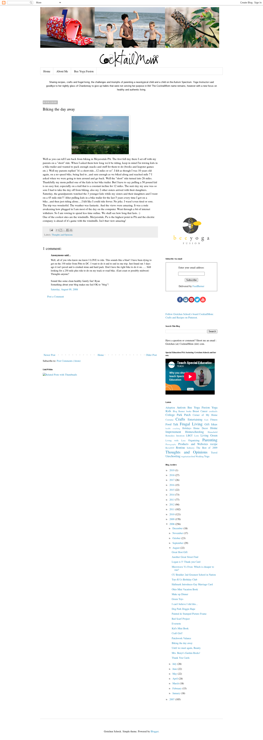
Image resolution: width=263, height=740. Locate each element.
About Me (62, 71)
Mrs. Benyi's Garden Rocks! (186, 653)
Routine (180, 447)
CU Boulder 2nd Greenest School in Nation (194, 574)
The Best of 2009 (206, 447)
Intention (180, 435)
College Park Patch (178, 415)
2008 (172, 524)
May (175, 673)
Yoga (206, 456)
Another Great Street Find (185, 557)
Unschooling (172, 456)
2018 (172, 475)
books (188, 411)
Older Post (151, 355)
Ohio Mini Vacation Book (185, 589)
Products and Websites (193, 444)
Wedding (200, 456)
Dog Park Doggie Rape (183, 609)
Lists (196, 435)
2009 (172, 519)
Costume (169, 419)
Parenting (209, 439)
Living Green (209, 435)
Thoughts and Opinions (62, 234)
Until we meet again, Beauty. (186, 648)
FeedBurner (198, 286)
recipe (213, 444)
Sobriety (190, 447)
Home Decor (200, 428)
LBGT (189, 435)
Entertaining (195, 419)
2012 (172, 504)
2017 (172, 480)
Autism (181, 407)
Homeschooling (194, 432)
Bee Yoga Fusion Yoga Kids (191, 409)
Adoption (170, 407)
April (175, 678)
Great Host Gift (179, 552)
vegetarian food (188, 456)
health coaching (172, 428)
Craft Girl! (177, 633)
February (177, 688)
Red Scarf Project (181, 618)
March (176, 683)
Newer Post (49, 355)
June (175, 669)
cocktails (213, 411)
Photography (170, 444)
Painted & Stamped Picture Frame (189, 613)
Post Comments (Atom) (69, 360)
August (176, 547)
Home (46, 71)
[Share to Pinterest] (71, 230)
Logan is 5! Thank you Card (186, 561)
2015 (172, 489)
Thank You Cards (180, 657)
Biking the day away (182, 643)
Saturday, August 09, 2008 (64, 289)
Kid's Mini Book (180, 628)
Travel (214, 452)
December (177, 528)
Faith (206, 419)
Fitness (213, 419)
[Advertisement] (100, 325)
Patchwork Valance (181, 638)
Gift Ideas (210, 424)
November (178, 533)
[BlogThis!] (61, 230)
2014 (172, 494)
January (176, 693)
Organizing (193, 440)
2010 (172, 514)
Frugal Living (191, 423)
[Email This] (57, 230)
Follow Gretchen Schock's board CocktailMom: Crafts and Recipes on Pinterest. (189, 315)
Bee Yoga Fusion (84, 71)
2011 (172, 509)
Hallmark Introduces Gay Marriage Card (192, 584)
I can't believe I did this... (185, 604)
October (176, 538)
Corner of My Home (205, 415)
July (174, 663)
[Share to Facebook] (67, 230)
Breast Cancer (200, 411)
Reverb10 (169, 447)
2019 (172, 470)
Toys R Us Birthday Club (184, 579)
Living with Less (175, 440)
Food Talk (171, 424)
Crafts (180, 419)
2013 (172, 499)
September (178, 543)
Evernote (176, 623)
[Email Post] (51, 229)
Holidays (186, 428)
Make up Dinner (180, 594)
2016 (172, 485)
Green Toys (177, 599)
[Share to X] (64, 230)
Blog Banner (179, 411)
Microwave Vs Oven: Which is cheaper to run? (193, 568)
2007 (172, 699)
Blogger (155, 731)
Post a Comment (55, 296)
